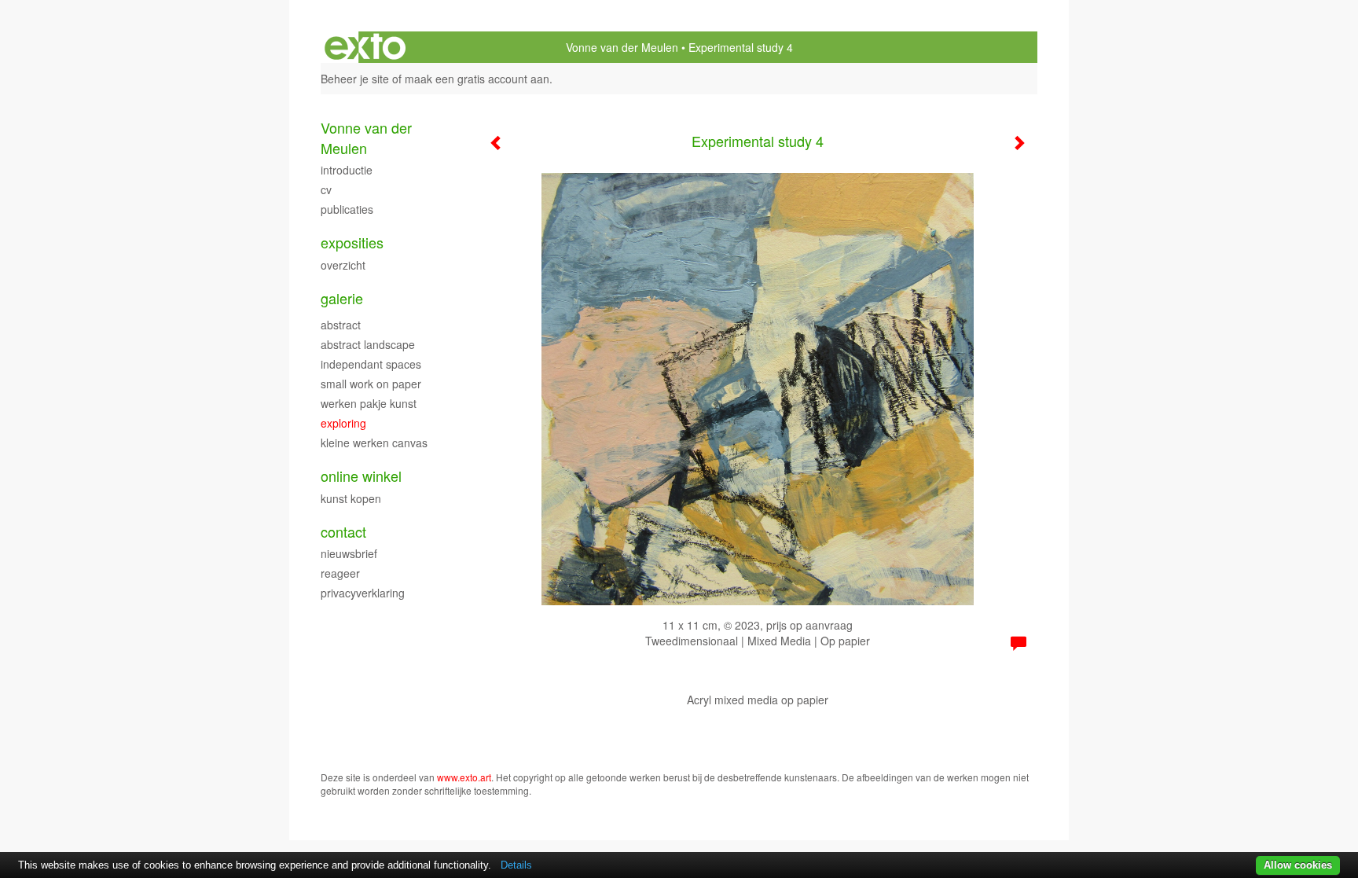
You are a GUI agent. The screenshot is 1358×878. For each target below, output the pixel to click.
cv (326, 189)
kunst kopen (351, 498)
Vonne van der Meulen (622, 47)
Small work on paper (371, 383)
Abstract (341, 324)
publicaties (347, 209)
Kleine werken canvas (374, 442)
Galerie (342, 298)
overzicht (343, 265)
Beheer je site (355, 78)
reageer (340, 573)
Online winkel (361, 476)
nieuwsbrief (349, 553)
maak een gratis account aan (477, 78)
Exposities (352, 242)
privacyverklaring (363, 593)
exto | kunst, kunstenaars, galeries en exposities (365, 47)
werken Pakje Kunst (369, 403)
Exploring (343, 423)
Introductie (347, 170)
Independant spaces (371, 364)
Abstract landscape (368, 344)
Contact (343, 532)
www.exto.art (464, 777)
